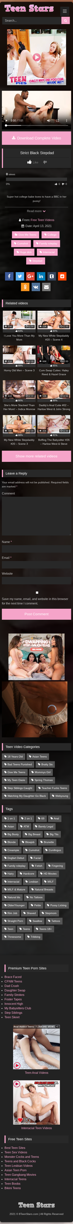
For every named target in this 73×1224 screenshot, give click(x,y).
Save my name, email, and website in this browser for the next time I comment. (35, 601)
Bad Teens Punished (19, 764)
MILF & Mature (16, 889)
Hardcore (28, 873)
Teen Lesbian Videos (18, 1165)
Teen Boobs (12, 1183)
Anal (56, 818)
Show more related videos (36, 456)
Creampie (13, 850)
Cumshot (22, 243)
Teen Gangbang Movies (20, 1174)
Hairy (10, 873)
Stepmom (51, 913)
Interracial (49, 252)
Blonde (11, 842)
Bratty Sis (47, 764)
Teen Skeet (11, 1017)
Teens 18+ (45, 928)
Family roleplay (48, 243)
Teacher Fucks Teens (54, 788)
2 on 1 (28, 818)
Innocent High (13, 1003)
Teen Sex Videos (15, 1152)
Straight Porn (15, 920)
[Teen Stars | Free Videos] (30, 9)
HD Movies (50, 873)
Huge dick (26, 252)
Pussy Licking (58, 905)
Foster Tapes (13, 999)
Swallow (37, 920)
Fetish (38, 865)
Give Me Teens (27, 234)
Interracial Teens (15, 1179)
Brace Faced (13, 977)
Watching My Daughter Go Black (26, 795)
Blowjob (29, 842)
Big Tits (54, 834)
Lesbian (33, 881)
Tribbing (35, 936)
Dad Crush (11, 985)
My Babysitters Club (17, 1008)
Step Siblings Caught (19, 788)
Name (7, 542)
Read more (34, 211)
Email (6, 557)
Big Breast (34, 834)
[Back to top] (61, 1213)
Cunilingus (55, 850)
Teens (26, 928)
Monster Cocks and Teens (21, 1156)
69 (42, 818)
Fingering (57, 865)
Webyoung (61, 795)
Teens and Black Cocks (20, 1161)
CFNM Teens (13, 981)
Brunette (49, 842)
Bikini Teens (12, 1188)
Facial (37, 857)
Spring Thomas (44, 780)
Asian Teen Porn (15, 1170)
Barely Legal (45, 826)
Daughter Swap (14, 990)
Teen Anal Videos (36, 1072)
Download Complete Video (38, 138)
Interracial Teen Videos (36, 1128)
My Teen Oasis (16, 780)
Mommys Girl (43, 772)
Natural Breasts (44, 889)
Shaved (31, 913)
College (52, 234)
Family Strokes (14, 994)
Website (7, 573)
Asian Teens (39, 756)
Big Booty (13, 834)
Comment (8, 493)
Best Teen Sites (14, 1147)
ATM (26, 826)
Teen (10, 928)
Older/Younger (16, 905)
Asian (10, 826)
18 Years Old (15, 756)
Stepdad (37, 260)
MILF (51, 881)
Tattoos (55, 920)
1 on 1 (11, 818)
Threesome (14, 936)
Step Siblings (13, 1012)
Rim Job (12, 913)
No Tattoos (36, 897)
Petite (37, 905)
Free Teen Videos (42, 220)
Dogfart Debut (15, 857)
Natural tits (13, 897)
